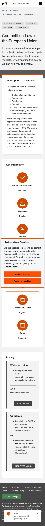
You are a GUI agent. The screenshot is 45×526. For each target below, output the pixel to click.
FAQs (4, 490)
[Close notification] (37, 514)
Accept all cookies (22, 281)
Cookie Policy (35, 490)
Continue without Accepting (17, 242)
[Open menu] (40, 3)
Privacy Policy (18, 490)
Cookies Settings (12, 497)
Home (4, 10)
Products (14, 10)
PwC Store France (21, 3)
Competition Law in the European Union (18, 14)
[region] (22, 263)
